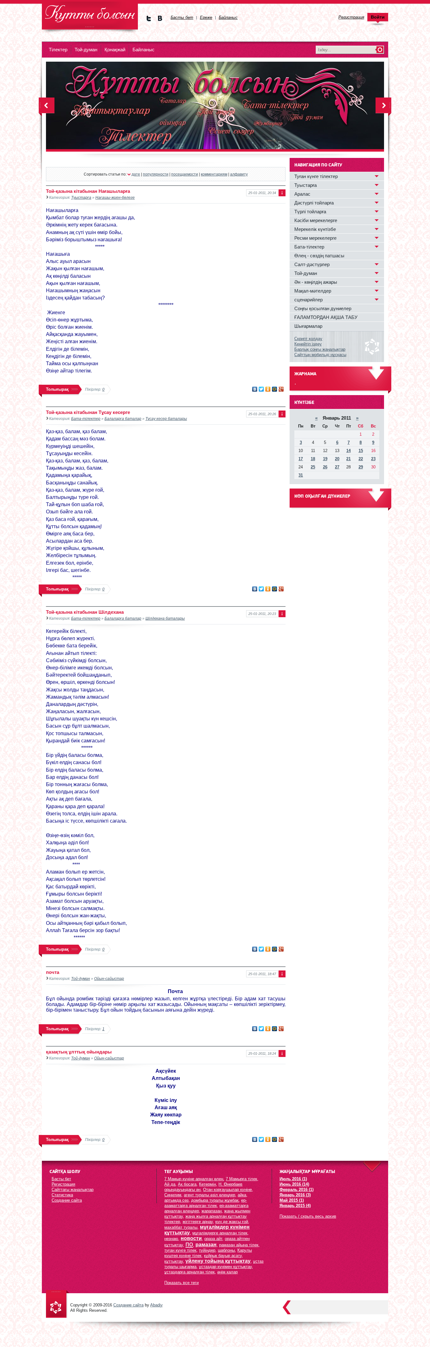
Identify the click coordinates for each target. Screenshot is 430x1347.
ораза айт (213, 1238)
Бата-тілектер (85, 418)
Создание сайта (67, 1200)
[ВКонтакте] (255, 389)
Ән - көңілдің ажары (315, 282)
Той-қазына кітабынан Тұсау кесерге (88, 412)
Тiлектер (58, 49)
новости (191, 1238)
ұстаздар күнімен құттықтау (225, 1266)
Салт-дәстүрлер (312, 264)
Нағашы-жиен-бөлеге (115, 197)
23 (373, 458)
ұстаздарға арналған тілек (189, 1272)
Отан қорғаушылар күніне (227, 1189)
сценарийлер (308, 299)
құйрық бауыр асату (223, 1255)
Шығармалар (308, 326)
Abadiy (156, 1305)
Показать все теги (181, 1282)
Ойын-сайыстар (109, 978)
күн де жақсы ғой (231, 1221)
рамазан (206, 1244)
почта (52, 972)
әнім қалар (227, 1272)
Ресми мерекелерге (315, 238)
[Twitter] (261, 389)
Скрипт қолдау (308, 338)
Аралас (302, 194)
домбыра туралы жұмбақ (215, 1200)
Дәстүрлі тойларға (314, 202)
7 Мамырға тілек (241, 1179)
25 (313, 467)
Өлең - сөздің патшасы (319, 255)
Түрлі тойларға (310, 211)
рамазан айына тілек (238, 1245)
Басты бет (61, 1179)
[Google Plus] (281, 389)
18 (313, 458)
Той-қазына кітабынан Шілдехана (85, 612)
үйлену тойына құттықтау (218, 1261)
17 (300, 458)
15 (361, 450)
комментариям (214, 174)
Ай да (169, 1184)
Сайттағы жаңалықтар (72, 1189)
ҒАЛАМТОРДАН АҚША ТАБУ (326, 317)
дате (136, 174)
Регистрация (63, 1184)
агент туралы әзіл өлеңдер (209, 1195)
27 (337, 467)
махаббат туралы (180, 1227)
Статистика (62, 1195)
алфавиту (239, 174)
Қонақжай (115, 49)
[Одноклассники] (268, 389)
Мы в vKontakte (159, 18)
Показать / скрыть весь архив (308, 1216)
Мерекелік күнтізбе (315, 229)
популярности (155, 174)
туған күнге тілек (180, 1250)
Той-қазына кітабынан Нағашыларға (88, 191)
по (189, 1244)
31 (300, 475)
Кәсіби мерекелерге (315, 220)
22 (361, 458)
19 (325, 458)
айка (242, 1195)
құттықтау (173, 1261)
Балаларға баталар (123, 418)
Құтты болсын (57, 1304)
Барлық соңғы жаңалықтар (319, 349)
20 (337, 458)
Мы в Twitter (148, 18)
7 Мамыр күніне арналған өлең (193, 1179)
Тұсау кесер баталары (166, 418)
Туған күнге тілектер (316, 176)
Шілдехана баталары (165, 618)
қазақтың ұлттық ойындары (79, 1051)
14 (348, 450)
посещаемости (184, 174)
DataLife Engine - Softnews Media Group (90, 16)
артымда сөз (176, 1200)
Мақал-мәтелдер (312, 290)
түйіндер (207, 1250)
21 (348, 458)
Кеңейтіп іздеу (308, 344)
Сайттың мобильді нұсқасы (320, 354)
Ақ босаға (187, 1184)
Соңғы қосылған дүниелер (322, 308)
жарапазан (211, 1211)
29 (361, 467)
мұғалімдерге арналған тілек (219, 1233)
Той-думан (86, 49)
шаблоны (226, 1250)
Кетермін (207, 1184)
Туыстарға (81, 197)
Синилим (172, 1195)
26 (325, 467)
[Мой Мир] (274, 389)
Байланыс (144, 49)
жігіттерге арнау (198, 1221)
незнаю (171, 1238)
